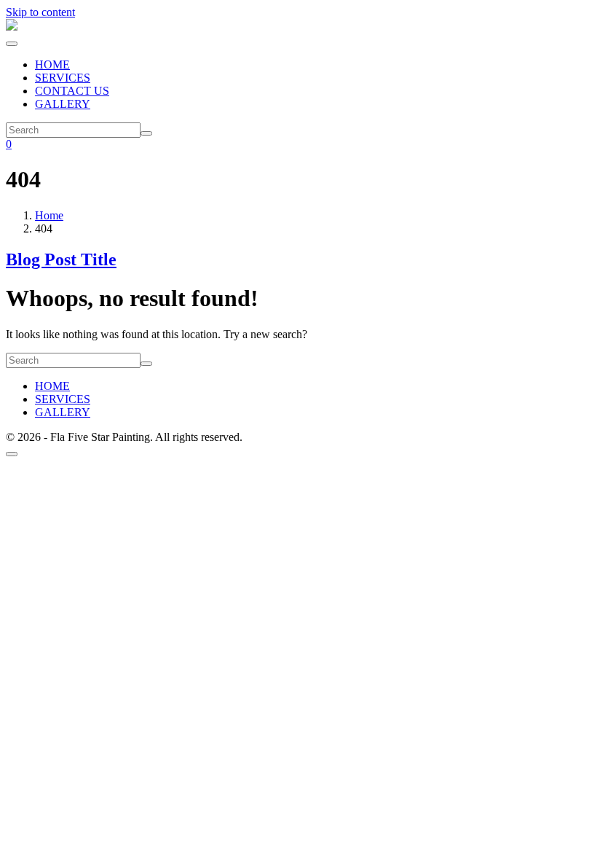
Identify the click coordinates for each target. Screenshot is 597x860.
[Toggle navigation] (11, 44)
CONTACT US (72, 91)
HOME (52, 64)
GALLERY (62, 104)
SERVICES (62, 77)
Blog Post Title (61, 259)
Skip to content (40, 12)
